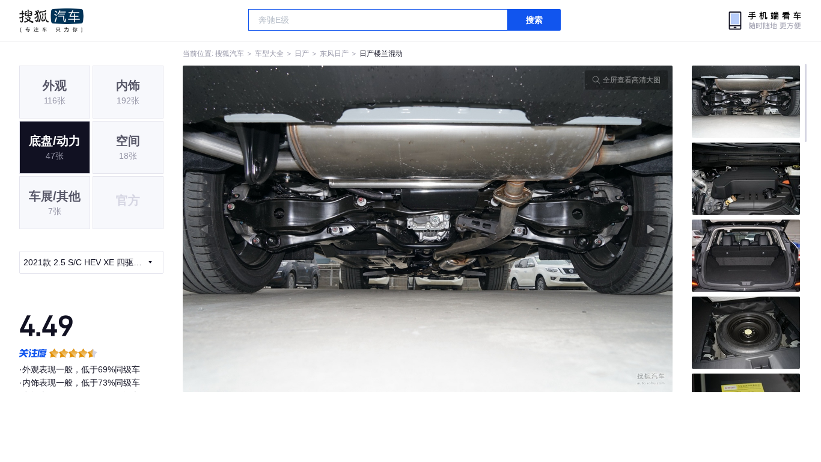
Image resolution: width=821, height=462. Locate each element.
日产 (302, 53)
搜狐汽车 (51, 20)
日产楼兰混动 (381, 53)
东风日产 (334, 53)
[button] (305, 229)
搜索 (534, 20)
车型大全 (269, 53)
